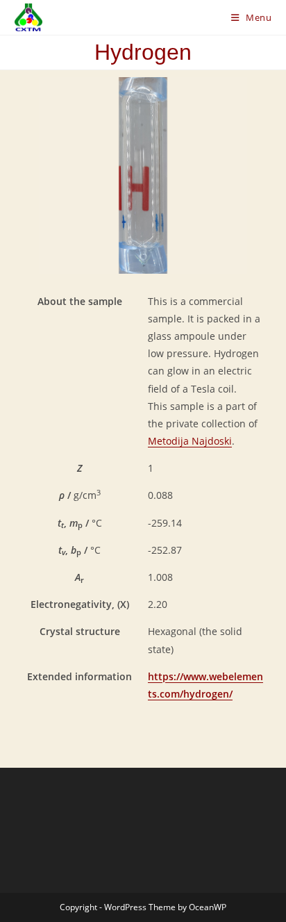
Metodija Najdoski (190, 440)
